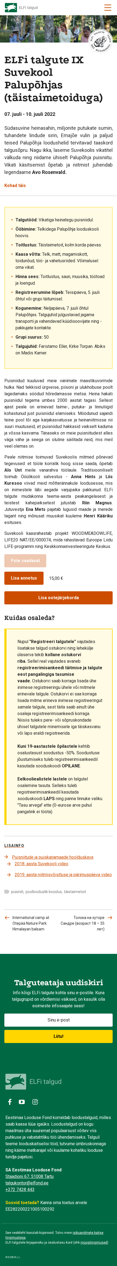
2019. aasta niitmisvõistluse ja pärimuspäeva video (63, 874)
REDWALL (12, 1257)
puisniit (17, 892)
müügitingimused (94, 1242)
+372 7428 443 (20, 1189)
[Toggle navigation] (107, 7)
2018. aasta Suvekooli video (41, 863)
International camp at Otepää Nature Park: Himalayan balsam (31, 923)
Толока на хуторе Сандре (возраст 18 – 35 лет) (82, 923)
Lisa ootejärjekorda (58, 597)
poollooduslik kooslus (44, 892)
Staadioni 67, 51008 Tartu (29, 1176)
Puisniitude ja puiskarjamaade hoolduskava (52, 857)
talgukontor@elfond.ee (26, 1183)
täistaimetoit (75, 892)
